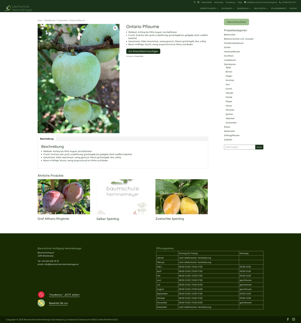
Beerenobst (230, 34)
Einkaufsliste (207, 2)
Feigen (229, 76)
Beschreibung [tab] (46, 138)
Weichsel (230, 118)
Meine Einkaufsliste (236, 22)
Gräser (227, 47)
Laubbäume (230, 60)
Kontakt (293, 8)
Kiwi (228, 84)
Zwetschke (62, 20)
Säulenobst (229, 131)
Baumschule (243, 8)
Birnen (229, 71)
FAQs (240, 2)
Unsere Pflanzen (208, 8)
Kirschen (230, 80)
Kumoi (229, 88)
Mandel (229, 93)
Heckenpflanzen (232, 51)
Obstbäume (49, 20)
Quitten (229, 114)
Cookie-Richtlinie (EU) (107, 319)
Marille (229, 97)
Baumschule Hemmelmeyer (37, 319)
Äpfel (228, 67)
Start (40, 20)
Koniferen (229, 55)
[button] (115, 28)
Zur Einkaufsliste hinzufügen (143, 51)
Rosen (227, 126)
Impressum (84, 319)
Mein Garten (259, 8)
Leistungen (226, 8)
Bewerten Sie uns (58, 303)
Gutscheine (218, 2)
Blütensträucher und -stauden (239, 38)
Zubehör (228, 139)
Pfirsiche (230, 110)
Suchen (259, 147)
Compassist (72, 319)
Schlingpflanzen (232, 135)
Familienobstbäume (234, 43)
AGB (93, 319)
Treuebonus (230, 2)
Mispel (229, 101)
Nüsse (229, 105)
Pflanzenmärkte (278, 8)
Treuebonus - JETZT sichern (64, 294)
